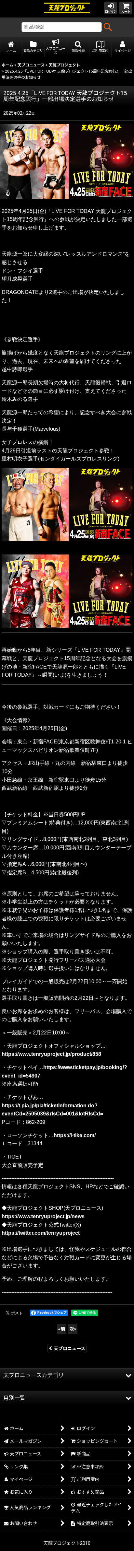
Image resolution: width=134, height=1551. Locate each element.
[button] (78, 47)
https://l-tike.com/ (75, 1135)
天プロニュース (69, 1348)
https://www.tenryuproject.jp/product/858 (51, 1054)
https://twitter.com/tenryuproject (41, 1233)
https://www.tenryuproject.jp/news (43, 1216)
